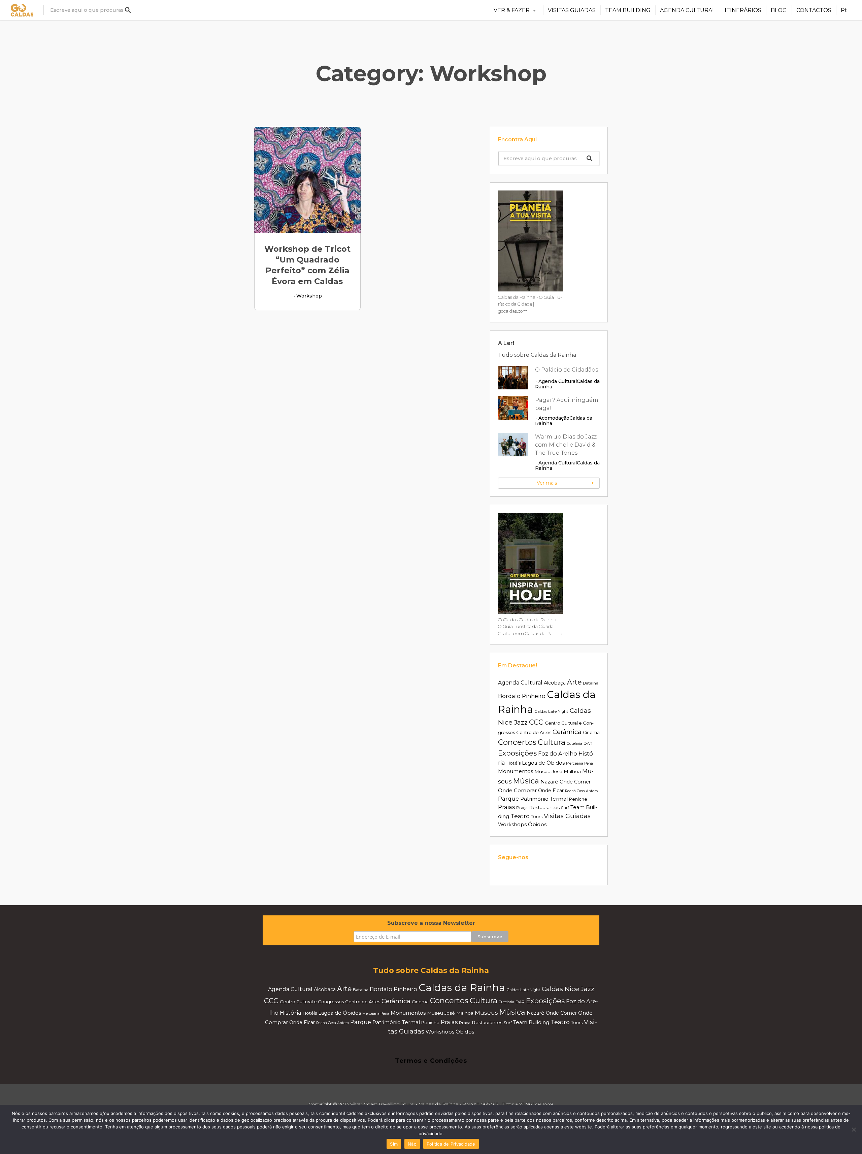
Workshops (512, 824)
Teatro (520, 815)
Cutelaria (574, 743)
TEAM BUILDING (628, 10)
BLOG (779, 10)
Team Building (531, 1022)
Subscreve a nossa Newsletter (431, 923)
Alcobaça (555, 683)
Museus (486, 1012)
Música (526, 780)
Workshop (309, 296)
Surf (565, 807)
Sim (394, 1144)
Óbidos (537, 824)
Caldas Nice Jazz (568, 989)
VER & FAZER (512, 10)
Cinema (591, 732)
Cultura (551, 742)
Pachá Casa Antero (581, 791)
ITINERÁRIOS (743, 10)
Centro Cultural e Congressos (312, 1001)
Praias (506, 807)
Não (412, 1144)
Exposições (517, 753)
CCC (536, 722)
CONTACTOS (813, 10)
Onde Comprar (517, 790)
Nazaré (549, 782)
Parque (508, 798)
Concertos (517, 742)
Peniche (578, 799)
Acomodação (553, 418)
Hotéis (513, 763)
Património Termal (544, 799)
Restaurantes (544, 807)
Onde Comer (575, 782)
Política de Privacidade (451, 1144)
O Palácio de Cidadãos (566, 369)
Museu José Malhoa (557, 771)
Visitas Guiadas (567, 816)
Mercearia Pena (579, 763)
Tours (536, 816)
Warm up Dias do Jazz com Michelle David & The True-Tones (566, 444)
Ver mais (547, 483)
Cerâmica (567, 732)
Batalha (590, 683)
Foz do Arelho (557, 753)
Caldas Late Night (551, 711)
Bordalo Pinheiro (521, 696)
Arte (574, 682)
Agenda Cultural (557, 381)
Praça (522, 807)
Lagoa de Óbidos (543, 763)
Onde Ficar (551, 791)
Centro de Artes (533, 732)
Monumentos (515, 771)
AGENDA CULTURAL (687, 10)
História (290, 1012)
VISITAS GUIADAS (572, 10)
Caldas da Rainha (462, 987)
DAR (588, 743)
